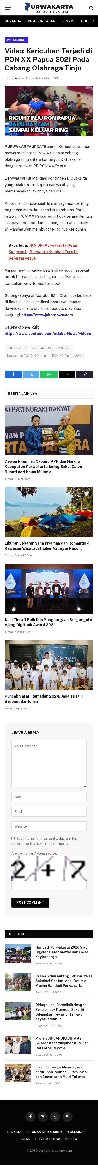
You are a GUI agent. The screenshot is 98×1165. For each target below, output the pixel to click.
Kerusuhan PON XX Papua (26, 356)
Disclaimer (76, 1132)
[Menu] (8, 7)
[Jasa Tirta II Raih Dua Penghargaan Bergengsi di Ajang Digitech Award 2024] (49, 588)
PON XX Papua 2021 (67, 356)
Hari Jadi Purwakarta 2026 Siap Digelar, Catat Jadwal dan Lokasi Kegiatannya (62, 952)
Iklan (25, 1138)
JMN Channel (16, 40)
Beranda (13, 21)
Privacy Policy (48, 1138)
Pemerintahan (42, 21)
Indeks (71, 1138)
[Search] (90, 7)
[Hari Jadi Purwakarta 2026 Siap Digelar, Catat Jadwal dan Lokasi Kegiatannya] (18, 953)
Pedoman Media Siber (44, 1132)
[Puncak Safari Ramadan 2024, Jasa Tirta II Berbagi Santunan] (49, 665)
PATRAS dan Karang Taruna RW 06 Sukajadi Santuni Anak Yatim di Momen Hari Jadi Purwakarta (64, 981)
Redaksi (14, 78)
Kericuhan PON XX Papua (51, 348)
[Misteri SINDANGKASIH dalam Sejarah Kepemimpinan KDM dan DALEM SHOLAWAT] (18, 1045)
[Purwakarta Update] (49, 7)
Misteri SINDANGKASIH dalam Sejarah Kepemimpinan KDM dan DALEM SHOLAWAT (62, 1043)
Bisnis (68, 21)
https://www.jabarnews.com (47, 315)
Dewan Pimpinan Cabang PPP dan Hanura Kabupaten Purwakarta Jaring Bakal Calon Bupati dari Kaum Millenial (43, 466)
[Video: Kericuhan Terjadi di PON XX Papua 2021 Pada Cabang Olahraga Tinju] (49, 111)
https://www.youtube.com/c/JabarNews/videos (48, 333)
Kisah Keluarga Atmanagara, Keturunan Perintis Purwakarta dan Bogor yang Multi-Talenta (61, 1072)
